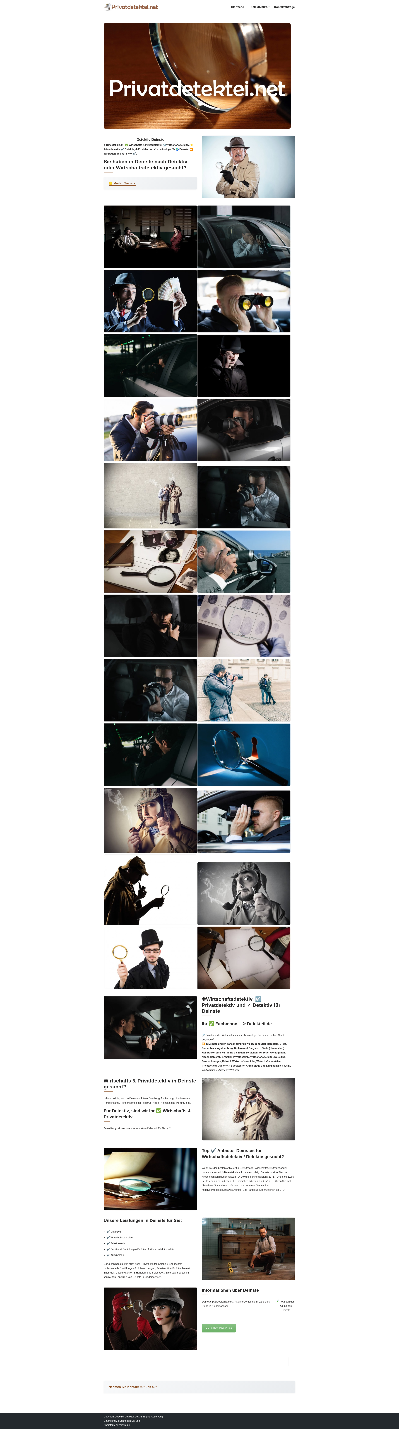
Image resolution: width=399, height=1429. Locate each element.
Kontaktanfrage (284, 7)
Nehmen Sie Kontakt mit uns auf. (133, 1387)
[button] (245, 7)
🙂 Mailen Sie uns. (122, 183)
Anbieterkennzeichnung (117, 1425)
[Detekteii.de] (131, 7)
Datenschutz (111, 1420)
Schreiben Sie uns (221, 1328)
